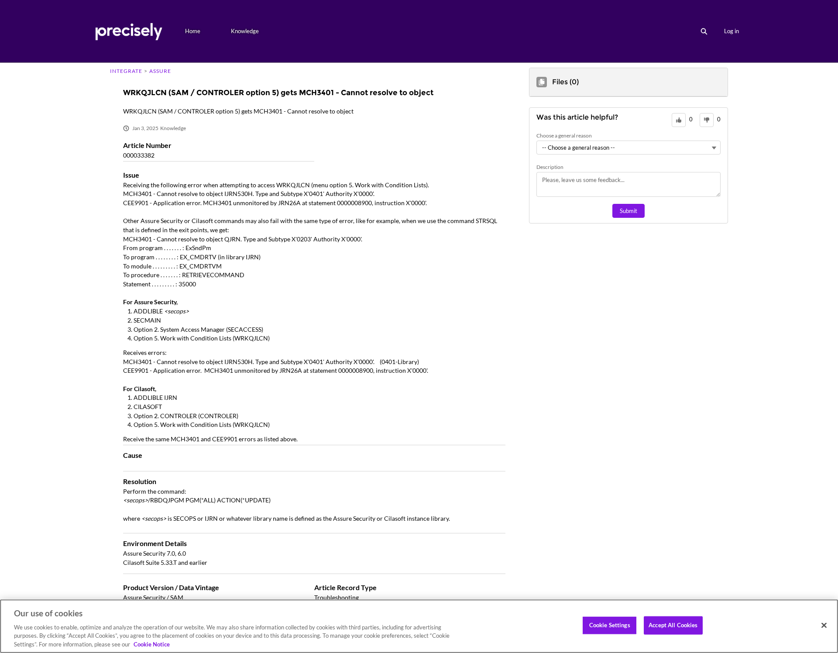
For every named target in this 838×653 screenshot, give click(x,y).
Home (192, 30)
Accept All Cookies (673, 625)
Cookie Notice (152, 643)
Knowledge (245, 30)
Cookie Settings (609, 625)
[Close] (824, 625)
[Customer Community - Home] (128, 31)
